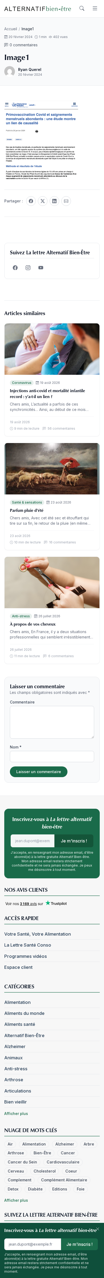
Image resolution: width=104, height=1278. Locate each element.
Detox (13, 1189)
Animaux (13, 1057)
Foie (81, 1189)
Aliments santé (19, 1024)
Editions (59, 1189)
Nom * (16, 747)
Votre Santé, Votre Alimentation (37, 934)
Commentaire (22, 702)
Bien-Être (42, 1153)
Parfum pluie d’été (26, 510)
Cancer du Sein (22, 1162)
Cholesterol (45, 1171)
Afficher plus (16, 1113)
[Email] (66, 201)
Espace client (18, 967)
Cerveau (16, 1171)
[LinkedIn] (54, 201)
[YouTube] (40, 268)
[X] (42, 201)
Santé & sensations (27, 502)
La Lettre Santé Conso (27, 945)
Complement (19, 1180)
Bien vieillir (15, 1102)
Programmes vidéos (25, 956)
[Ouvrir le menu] (95, 8)
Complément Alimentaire (64, 1180)
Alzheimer (15, 1046)
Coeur (71, 1171)
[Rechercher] (81, 8)
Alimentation (17, 1002)
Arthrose (13, 1079)
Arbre (89, 1144)
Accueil (10, 29)
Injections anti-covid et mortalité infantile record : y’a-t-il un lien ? (47, 393)
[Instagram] (28, 268)
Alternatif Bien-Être (24, 1035)
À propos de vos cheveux (32, 624)
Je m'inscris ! (74, 841)
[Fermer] (97, 1229)
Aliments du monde (24, 1013)
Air (10, 1144)
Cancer (68, 1153)
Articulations (17, 1091)
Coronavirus (21, 383)
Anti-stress (21, 616)
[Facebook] (31, 201)
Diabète (35, 1189)
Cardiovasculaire (63, 1162)
